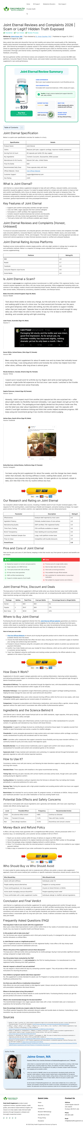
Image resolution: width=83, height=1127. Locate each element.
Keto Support (62, 4)
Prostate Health (31, 9)
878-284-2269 (69, 1115)
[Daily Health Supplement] (10, 1101)
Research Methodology (44, 1111)
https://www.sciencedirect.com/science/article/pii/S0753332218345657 (51, 1024)
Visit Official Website (33, 171)
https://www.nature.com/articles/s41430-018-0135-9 (22, 1033)
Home (28, 4)
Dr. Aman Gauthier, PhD (43, 36)
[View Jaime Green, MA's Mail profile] (24, 1068)
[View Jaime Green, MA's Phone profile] (24, 1072)
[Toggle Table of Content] (21, 127)
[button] (27, 13)
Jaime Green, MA (16, 36)
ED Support (36, 4)
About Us (40, 1105)
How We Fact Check (43, 1114)
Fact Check (20, 33)
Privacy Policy (42, 1118)
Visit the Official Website (16, 635)
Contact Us (41, 1108)
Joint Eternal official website (50, 621)
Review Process (33, 33)
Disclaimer (9, 33)
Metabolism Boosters (49, 4)
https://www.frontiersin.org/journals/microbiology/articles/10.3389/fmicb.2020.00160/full (31, 1029)
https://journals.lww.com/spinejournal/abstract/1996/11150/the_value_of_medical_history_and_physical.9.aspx (36, 1038)
